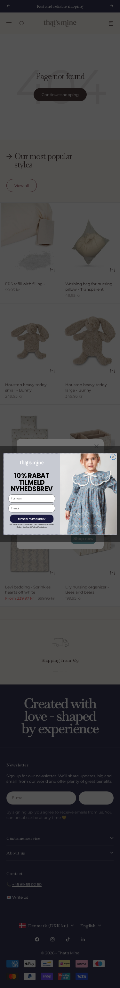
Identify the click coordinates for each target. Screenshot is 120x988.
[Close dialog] (113, 457)
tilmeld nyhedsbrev (31, 519)
